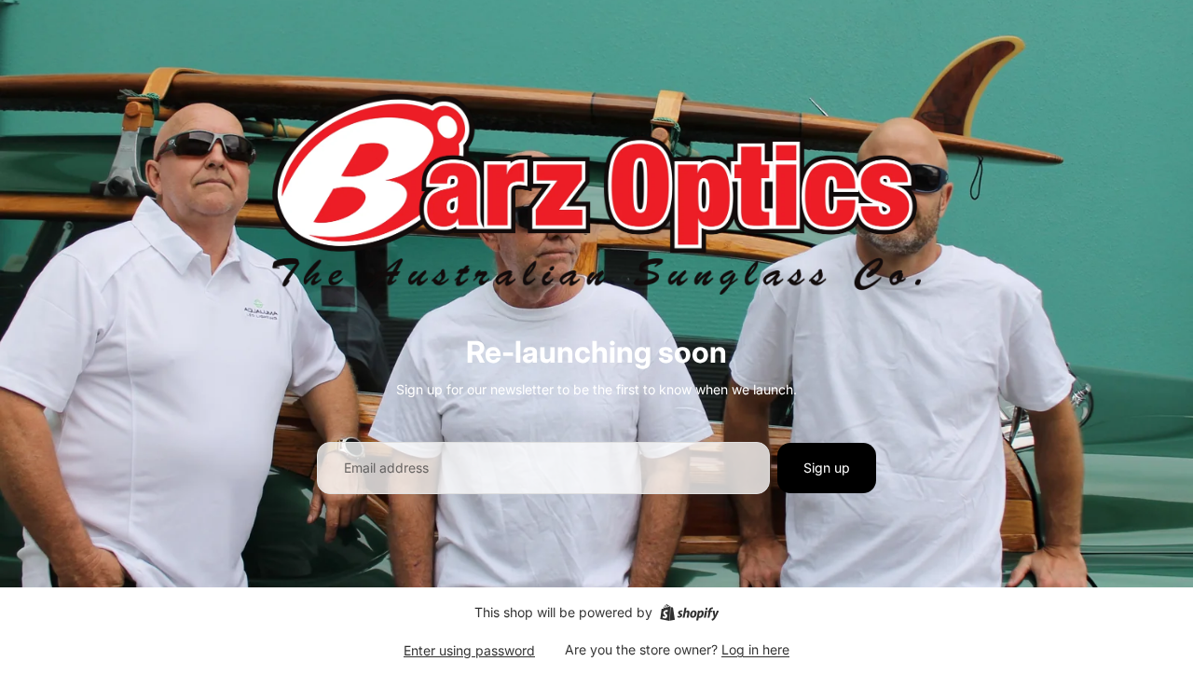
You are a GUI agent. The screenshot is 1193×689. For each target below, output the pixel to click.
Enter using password (469, 650)
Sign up (826, 467)
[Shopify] (689, 612)
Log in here (755, 649)
